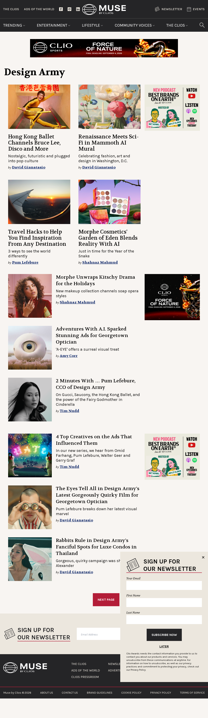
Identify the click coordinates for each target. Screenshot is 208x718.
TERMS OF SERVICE (192, 692)
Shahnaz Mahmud (100, 262)
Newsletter (171, 9)
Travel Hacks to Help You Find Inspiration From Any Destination (37, 237)
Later (164, 646)
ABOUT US (46, 692)
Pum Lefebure (25, 262)
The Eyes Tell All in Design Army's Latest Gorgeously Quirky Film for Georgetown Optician (97, 495)
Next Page (106, 600)
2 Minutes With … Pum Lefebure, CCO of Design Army (95, 384)
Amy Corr (69, 356)
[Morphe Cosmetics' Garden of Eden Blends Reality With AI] (109, 202)
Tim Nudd (69, 411)
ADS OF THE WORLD (85, 670)
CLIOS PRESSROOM (85, 677)
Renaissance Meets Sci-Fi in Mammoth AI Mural (108, 142)
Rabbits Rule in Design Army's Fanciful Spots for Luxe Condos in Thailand (96, 547)
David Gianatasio (28, 167)
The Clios (11, 9)
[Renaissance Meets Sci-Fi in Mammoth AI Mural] (109, 107)
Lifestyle (91, 25)
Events (199, 9)
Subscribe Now (164, 635)
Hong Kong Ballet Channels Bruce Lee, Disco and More (34, 142)
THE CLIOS (78, 664)
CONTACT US (70, 692)
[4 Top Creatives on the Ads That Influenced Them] (30, 455)
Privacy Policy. (138, 669)
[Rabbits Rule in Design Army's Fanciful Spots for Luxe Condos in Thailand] (30, 559)
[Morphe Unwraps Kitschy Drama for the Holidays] (30, 296)
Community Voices (134, 25)
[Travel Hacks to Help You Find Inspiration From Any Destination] (39, 202)
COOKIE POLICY (131, 692)
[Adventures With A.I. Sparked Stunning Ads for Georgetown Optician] (30, 348)
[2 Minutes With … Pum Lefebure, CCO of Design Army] (30, 399)
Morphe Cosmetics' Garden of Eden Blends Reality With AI (108, 237)
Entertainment (52, 25)
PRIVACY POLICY (160, 692)
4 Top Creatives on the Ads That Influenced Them (94, 440)
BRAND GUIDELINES (99, 692)
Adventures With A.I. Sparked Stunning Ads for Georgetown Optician (92, 335)
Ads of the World (39, 9)
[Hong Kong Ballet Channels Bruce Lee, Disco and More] (39, 107)
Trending (13, 25)
